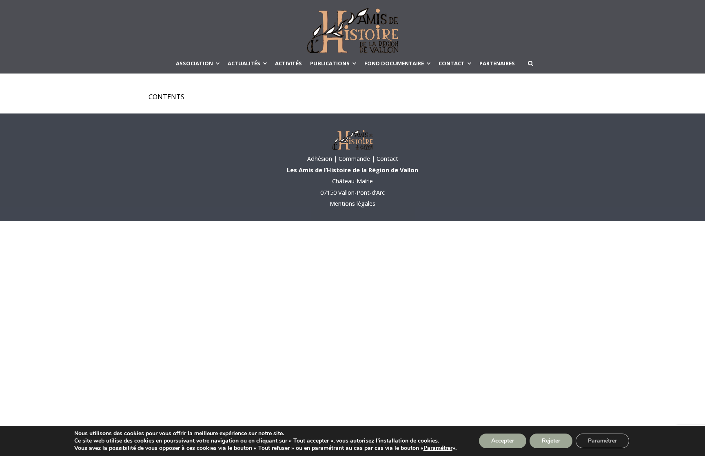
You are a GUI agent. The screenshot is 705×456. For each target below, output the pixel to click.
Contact (386, 158)
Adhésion (319, 158)
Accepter (502, 441)
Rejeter (551, 441)
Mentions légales (352, 203)
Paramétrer (437, 448)
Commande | (357, 158)
